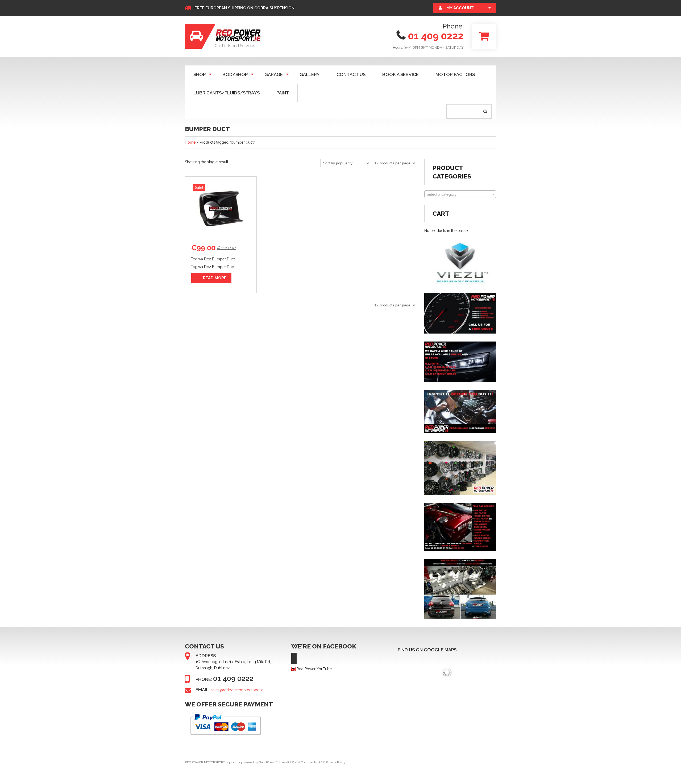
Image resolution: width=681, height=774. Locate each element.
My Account (460, 8)
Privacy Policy (336, 762)
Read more (214, 278)
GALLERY (310, 74)
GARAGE (269, 74)
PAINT (282, 92)
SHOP (195, 74)
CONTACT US (351, 74)
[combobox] (460, 194)
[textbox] (460, 194)
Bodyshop (231, 74)
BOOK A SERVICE (400, 74)
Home (190, 142)
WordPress (267, 762)
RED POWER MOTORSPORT (205, 762)
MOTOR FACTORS (455, 74)
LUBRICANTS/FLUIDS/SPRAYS (226, 92)
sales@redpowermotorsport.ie (237, 690)
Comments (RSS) (313, 762)
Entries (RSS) (285, 762)
